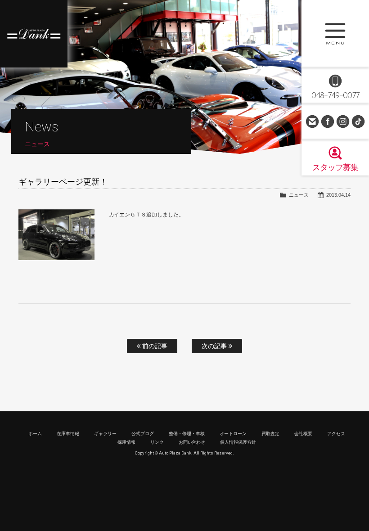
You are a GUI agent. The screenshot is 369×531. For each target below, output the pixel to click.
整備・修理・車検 (187, 433)
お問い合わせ (312, 121)
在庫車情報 (68, 433)
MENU (335, 34)
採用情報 (126, 442)
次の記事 (215, 346)
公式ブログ (142, 433)
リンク (157, 442)
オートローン (233, 433)
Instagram (343, 121)
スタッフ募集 (335, 167)
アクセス (336, 433)
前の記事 (153, 346)
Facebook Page (327, 121)
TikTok (358, 121)
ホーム (35, 433)
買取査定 (270, 433)
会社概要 (303, 433)
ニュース (299, 195)
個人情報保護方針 (238, 442)
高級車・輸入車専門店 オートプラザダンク (34, 34)
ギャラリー (105, 433)
